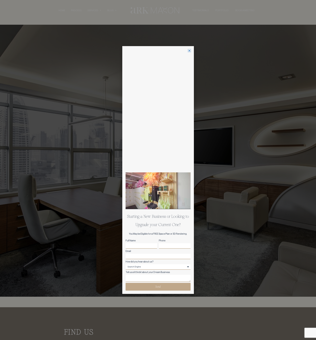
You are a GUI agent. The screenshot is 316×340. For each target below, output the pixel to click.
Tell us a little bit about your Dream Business (148, 272)
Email (128, 251)
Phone (162, 240)
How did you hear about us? (139, 261)
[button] (189, 50)
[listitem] (158, 234)
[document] (158, 170)
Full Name (131, 240)
